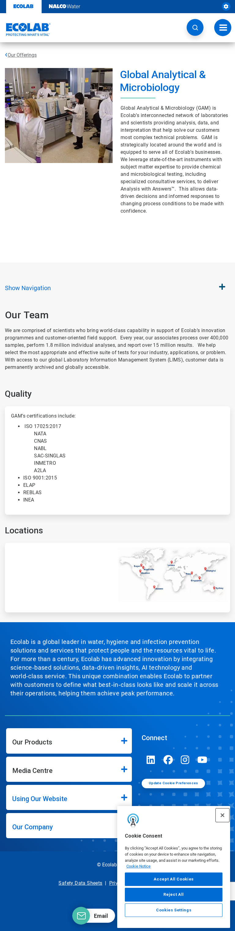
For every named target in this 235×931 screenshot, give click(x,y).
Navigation (28, 288)
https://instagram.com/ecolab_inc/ (185, 760)
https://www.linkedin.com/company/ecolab (151, 760)
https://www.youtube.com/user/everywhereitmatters (202, 760)
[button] (195, 27)
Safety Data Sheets (80, 883)
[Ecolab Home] (25, 29)
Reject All (173, 894)
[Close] (222, 815)
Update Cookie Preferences (173, 783)
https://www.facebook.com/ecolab (168, 760)
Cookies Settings (174, 910)
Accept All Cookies (174, 879)
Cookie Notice (138, 866)
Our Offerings (22, 55)
